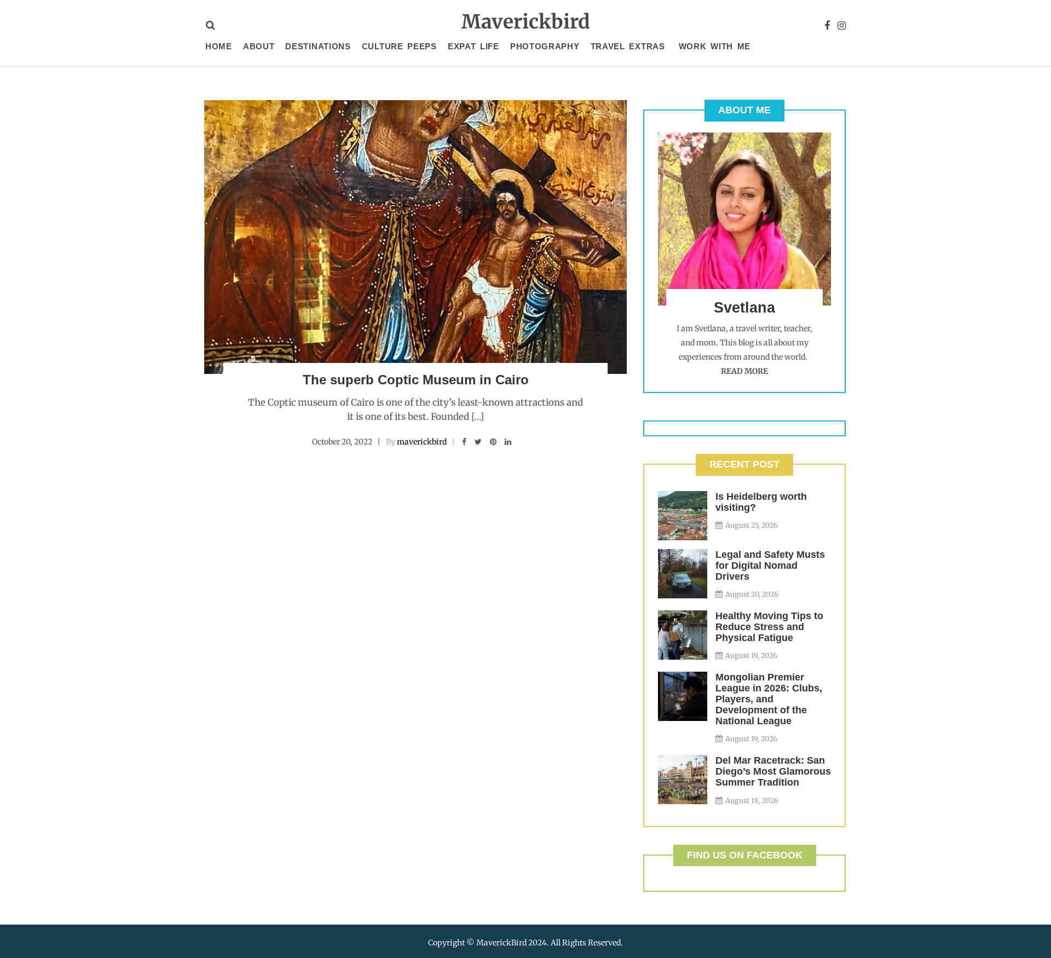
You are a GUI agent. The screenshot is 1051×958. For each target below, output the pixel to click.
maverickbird (422, 442)
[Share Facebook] (464, 442)
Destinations (317, 46)
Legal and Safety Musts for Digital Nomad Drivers (770, 565)
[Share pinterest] (493, 442)
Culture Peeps (399, 46)
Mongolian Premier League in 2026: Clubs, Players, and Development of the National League (768, 699)
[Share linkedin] (508, 442)
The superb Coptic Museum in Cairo (416, 379)
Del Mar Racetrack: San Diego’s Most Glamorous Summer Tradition (773, 771)
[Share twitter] (478, 442)
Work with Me (714, 46)
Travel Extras (628, 46)
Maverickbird (525, 22)
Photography (545, 46)
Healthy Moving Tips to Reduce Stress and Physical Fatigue (769, 626)
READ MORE (744, 371)
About (259, 46)
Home (218, 46)
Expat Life (473, 46)
